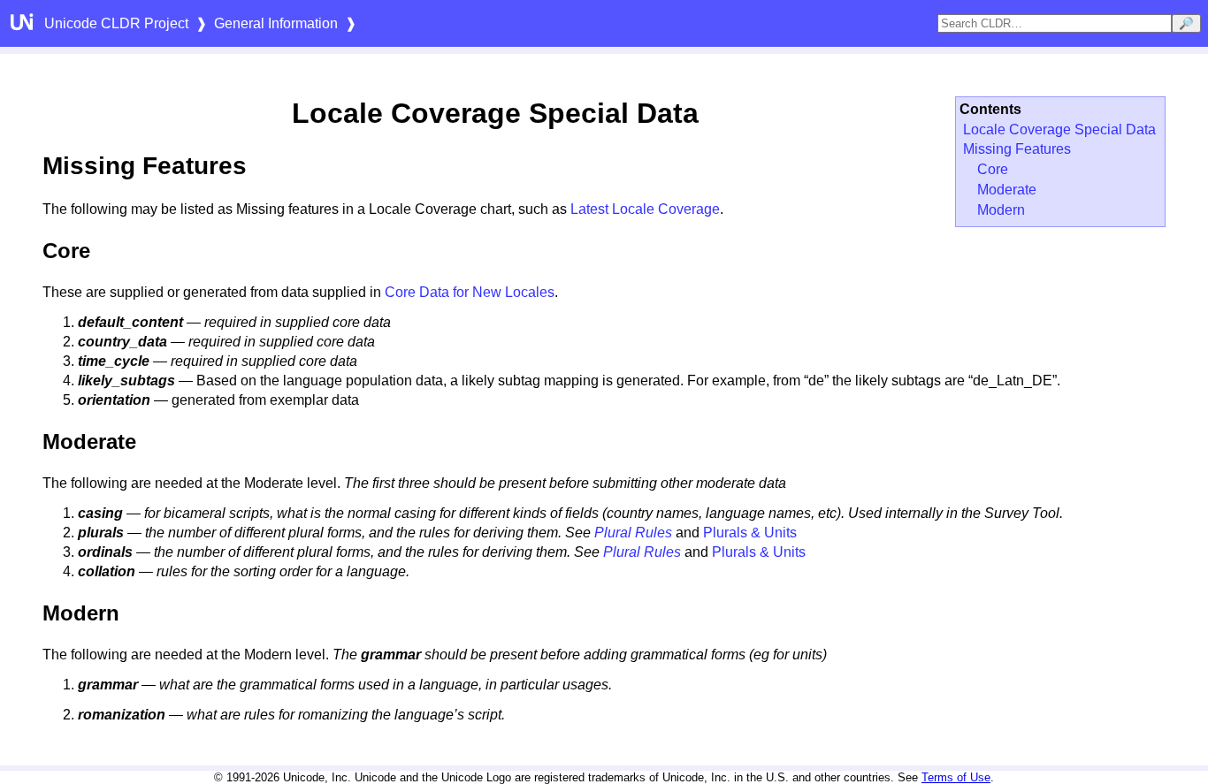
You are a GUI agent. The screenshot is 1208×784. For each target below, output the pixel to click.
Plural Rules (633, 532)
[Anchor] (264, 163)
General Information (276, 23)
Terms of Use (955, 777)
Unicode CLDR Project (116, 23)
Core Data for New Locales (469, 292)
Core (992, 169)
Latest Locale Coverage (645, 209)
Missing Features (1017, 148)
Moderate (1006, 189)
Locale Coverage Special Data (1059, 129)
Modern (1001, 209)
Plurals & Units (750, 532)
